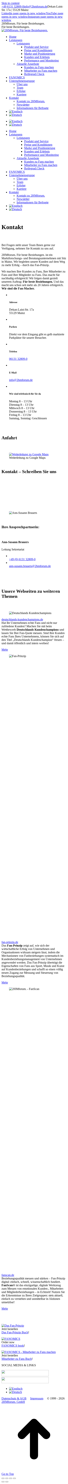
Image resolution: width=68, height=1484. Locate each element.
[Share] (6, 1478)
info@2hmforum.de (35, 6)
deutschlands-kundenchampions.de (22, 619)
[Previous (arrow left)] (3, 1481)
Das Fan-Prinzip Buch (15, 1332)
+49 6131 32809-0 (13, 6)
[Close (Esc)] (3, 1478)
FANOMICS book (13, 1345)
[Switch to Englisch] (15, 111)
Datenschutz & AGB (14, 1398)
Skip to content (10, 3)
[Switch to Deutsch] (15, 124)
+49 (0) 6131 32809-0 (22, 559)
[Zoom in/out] (14, 1478)
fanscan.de (8, 1275)
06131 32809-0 (18, 358)
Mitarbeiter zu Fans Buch (17, 1358)
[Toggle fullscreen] (10, 1478)
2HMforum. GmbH (13, 1401)
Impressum (36, 1398)
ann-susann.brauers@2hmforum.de (30, 566)
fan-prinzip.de (10, 942)
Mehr (5, 649)
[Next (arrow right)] (6, 1481)
